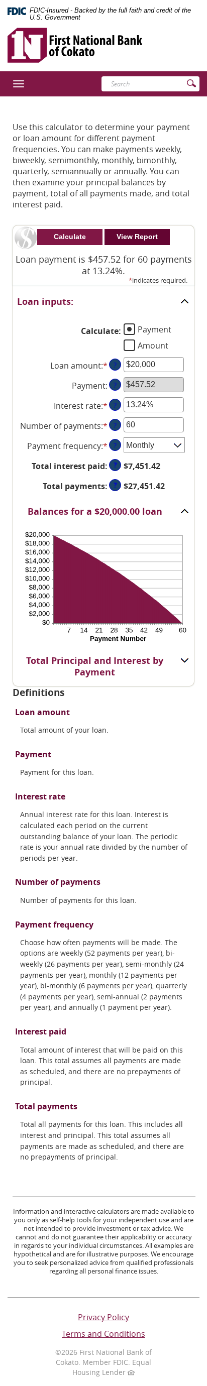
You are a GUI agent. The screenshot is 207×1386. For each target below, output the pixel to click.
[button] (103, 302)
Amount (153, 345)
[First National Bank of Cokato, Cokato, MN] (75, 41)
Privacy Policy (103, 1317)
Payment (154, 328)
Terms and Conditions (103, 1333)
